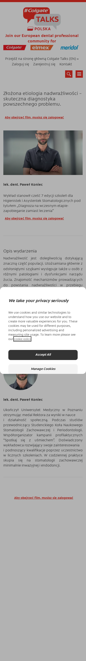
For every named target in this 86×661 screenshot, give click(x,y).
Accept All (43, 354)
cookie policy (22, 339)
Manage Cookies (43, 369)
